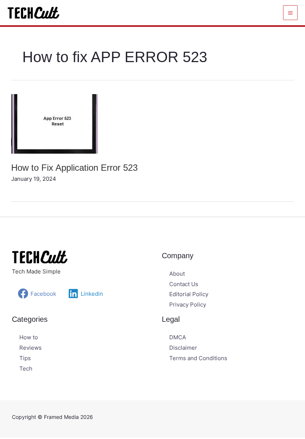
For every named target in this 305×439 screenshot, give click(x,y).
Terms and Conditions (198, 358)
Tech (25, 368)
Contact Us (183, 284)
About (177, 273)
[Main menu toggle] (290, 12)
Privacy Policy (187, 304)
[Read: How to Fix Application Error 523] (54, 123)
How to (28, 337)
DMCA (177, 337)
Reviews (30, 347)
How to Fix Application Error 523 (74, 168)
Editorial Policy (188, 294)
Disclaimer (183, 347)
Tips (25, 358)
